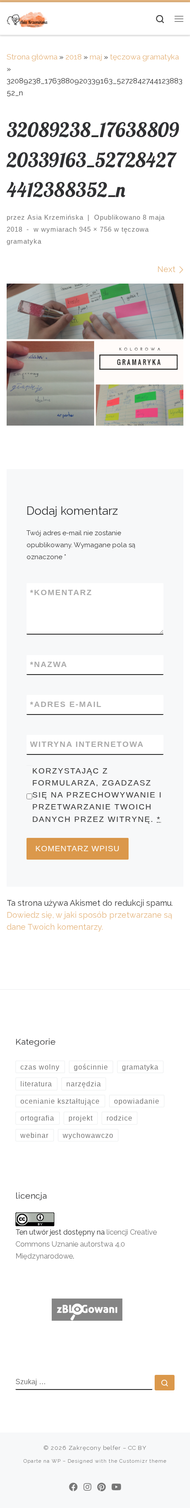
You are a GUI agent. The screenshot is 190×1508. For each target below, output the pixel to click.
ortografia (37, 1118)
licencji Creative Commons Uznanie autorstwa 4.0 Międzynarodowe (86, 1244)
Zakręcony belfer (94, 1448)
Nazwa (49, 664)
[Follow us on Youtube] (116, 1487)
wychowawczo (88, 1135)
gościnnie (91, 1067)
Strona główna (32, 56)
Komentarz (61, 592)
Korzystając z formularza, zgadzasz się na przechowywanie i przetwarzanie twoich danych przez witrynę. (97, 795)
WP (56, 1461)
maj (96, 56)
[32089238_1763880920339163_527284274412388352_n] (95, 355)
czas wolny (40, 1067)
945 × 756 (94, 229)
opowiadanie (137, 1101)
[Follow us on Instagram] (87, 1487)
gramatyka (140, 1067)
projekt (80, 1118)
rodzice (119, 1118)
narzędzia (83, 1084)
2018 (73, 56)
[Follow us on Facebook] (73, 1487)
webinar (34, 1135)
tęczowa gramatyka (144, 56)
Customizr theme (143, 1461)
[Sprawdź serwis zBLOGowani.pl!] (87, 1309)
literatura (36, 1084)
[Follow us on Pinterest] (101, 1487)
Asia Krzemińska (55, 217)
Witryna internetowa (87, 744)
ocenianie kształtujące (60, 1101)
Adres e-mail (66, 704)
